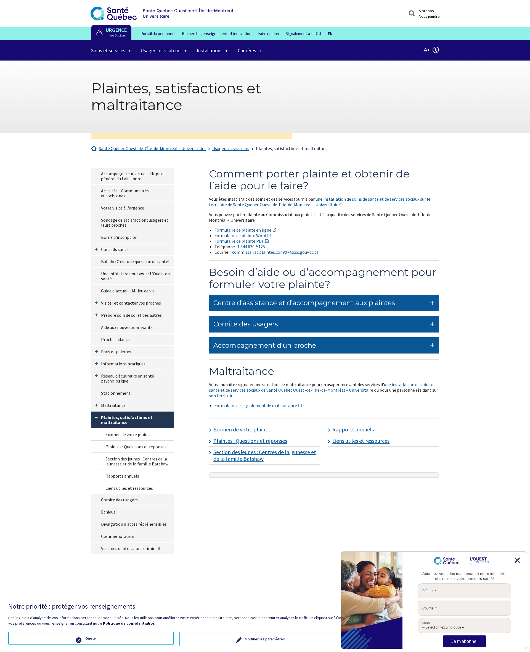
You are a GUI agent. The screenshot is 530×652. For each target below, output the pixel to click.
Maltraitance (113, 405)
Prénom (429, 591)
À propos (426, 10)
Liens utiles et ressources (129, 488)
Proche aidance (115, 339)
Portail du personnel (158, 33)
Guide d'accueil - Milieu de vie (128, 291)
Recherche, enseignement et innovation (216, 33)
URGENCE (116, 30)
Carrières (247, 50)
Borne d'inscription (119, 237)
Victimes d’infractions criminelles (133, 548)
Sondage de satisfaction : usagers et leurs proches (134, 222)
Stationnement (116, 393)
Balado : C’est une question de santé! (135, 261)
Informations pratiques (123, 363)
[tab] (324, 303)
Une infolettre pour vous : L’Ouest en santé (135, 276)
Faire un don (268, 33)
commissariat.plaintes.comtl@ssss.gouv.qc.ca (275, 252)
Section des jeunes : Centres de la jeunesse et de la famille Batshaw (136, 461)
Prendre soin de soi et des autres (131, 315)
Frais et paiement (117, 351)
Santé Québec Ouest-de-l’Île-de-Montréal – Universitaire (152, 148)
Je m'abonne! (464, 641)
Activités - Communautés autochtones (125, 193)
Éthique (108, 512)
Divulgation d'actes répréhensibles (134, 524)
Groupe (427, 623)
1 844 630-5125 (251, 246)
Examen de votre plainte (128, 434)
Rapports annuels (122, 476)
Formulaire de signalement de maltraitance (255, 405)
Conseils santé (115, 249)
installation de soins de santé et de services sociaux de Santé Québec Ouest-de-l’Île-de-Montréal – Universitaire (322, 387)
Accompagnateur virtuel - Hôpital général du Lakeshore (133, 176)
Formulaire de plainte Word (240, 235)
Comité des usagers (119, 499)
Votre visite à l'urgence (122, 208)
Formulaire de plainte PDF (239, 241)
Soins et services (108, 50)
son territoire (222, 395)
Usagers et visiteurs (161, 50)
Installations (209, 50)
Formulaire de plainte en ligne (242, 230)
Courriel (429, 608)
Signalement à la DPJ (303, 33)
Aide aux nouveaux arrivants (127, 327)
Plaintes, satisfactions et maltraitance (293, 148)
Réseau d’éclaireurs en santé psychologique (127, 378)
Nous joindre (429, 16)
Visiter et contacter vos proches (131, 303)
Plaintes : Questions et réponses (135, 446)
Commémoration (117, 536)
